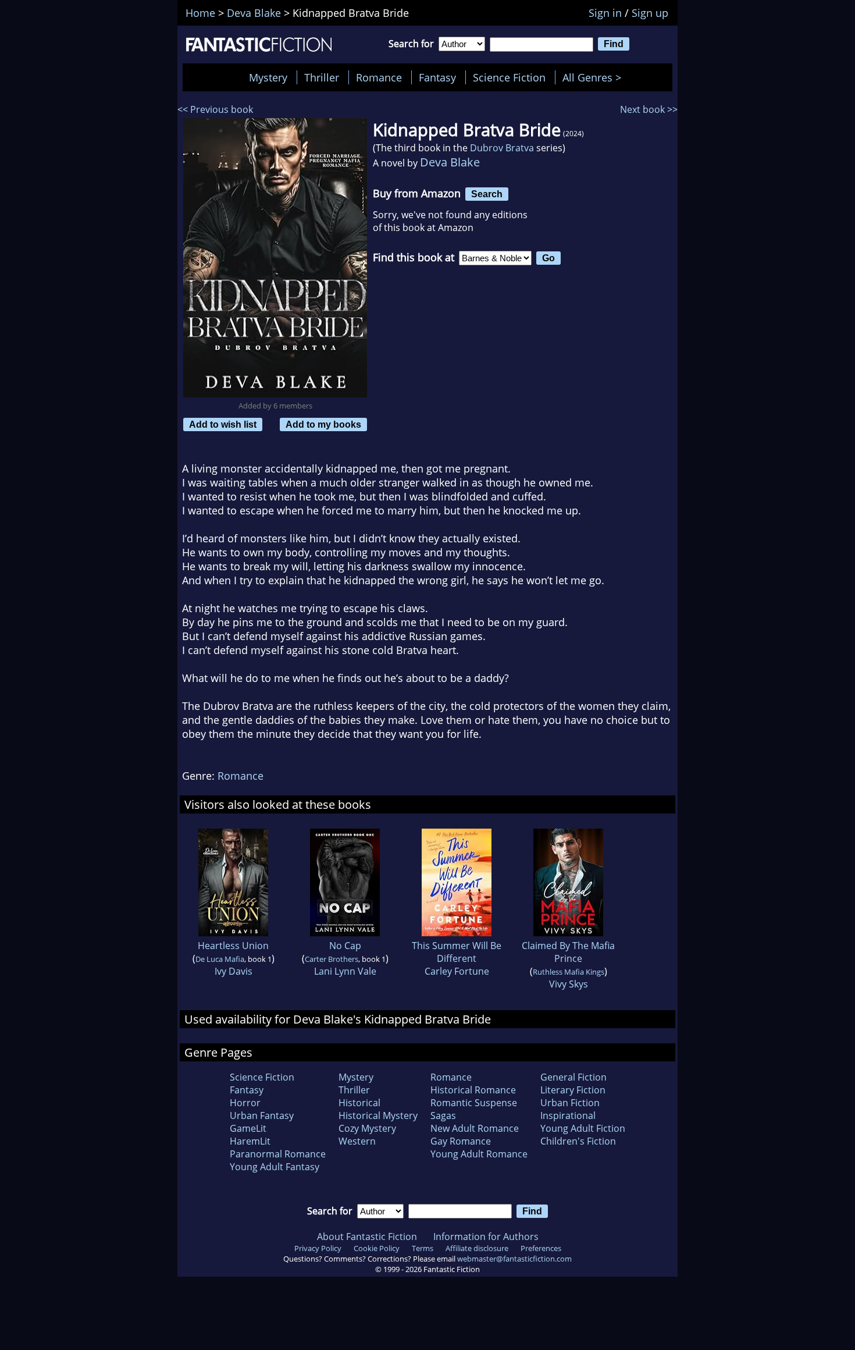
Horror (245, 1102)
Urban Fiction (570, 1102)
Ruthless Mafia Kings (568, 972)
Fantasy (437, 77)
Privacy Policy (317, 1248)
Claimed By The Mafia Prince (568, 952)
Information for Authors (486, 1236)
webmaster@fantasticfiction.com (514, 1258)
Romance (379, 77)
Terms (422, 1248)
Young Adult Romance (479, 1154)
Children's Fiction (578, 1141)
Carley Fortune (457, 971)
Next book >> (649, 109)
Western (357, 1141)
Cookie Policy (377, 1248)
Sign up (650, 13)
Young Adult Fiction (582, 1128)
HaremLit (250, 1141)
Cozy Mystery (367, 1128)
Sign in (605, 13)
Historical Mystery (378, 1115)
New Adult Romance (474, 1128)
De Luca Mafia (219, 959)
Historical (359, 1102)
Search (487, 194)
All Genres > (594, 77)
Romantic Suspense (473, 1102)
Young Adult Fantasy (274, 1166)
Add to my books (323, 424)
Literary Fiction (572, 1089)
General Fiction (573, 1077)
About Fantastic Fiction (367, 1236)
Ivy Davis (233, 971)
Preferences (541, 1248)
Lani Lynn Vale (345, 971)
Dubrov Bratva (502, 147)
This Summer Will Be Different (456, 952)
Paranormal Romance (278, 1154)
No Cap (345, 945)
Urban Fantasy (262, 1115)
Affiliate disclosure (477, 1248)
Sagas (443, 1115)
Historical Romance (473, 1089)
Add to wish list (222, 424)
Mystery (268, 77)
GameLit (248, 1128)
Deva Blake (450, 162)
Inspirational (568, 1115)
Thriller (321, 77)
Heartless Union (233, 945)
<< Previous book (215, 109)
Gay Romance (460, 1141)
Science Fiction (509, 77)
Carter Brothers (331, 959)
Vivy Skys (568, 984)
